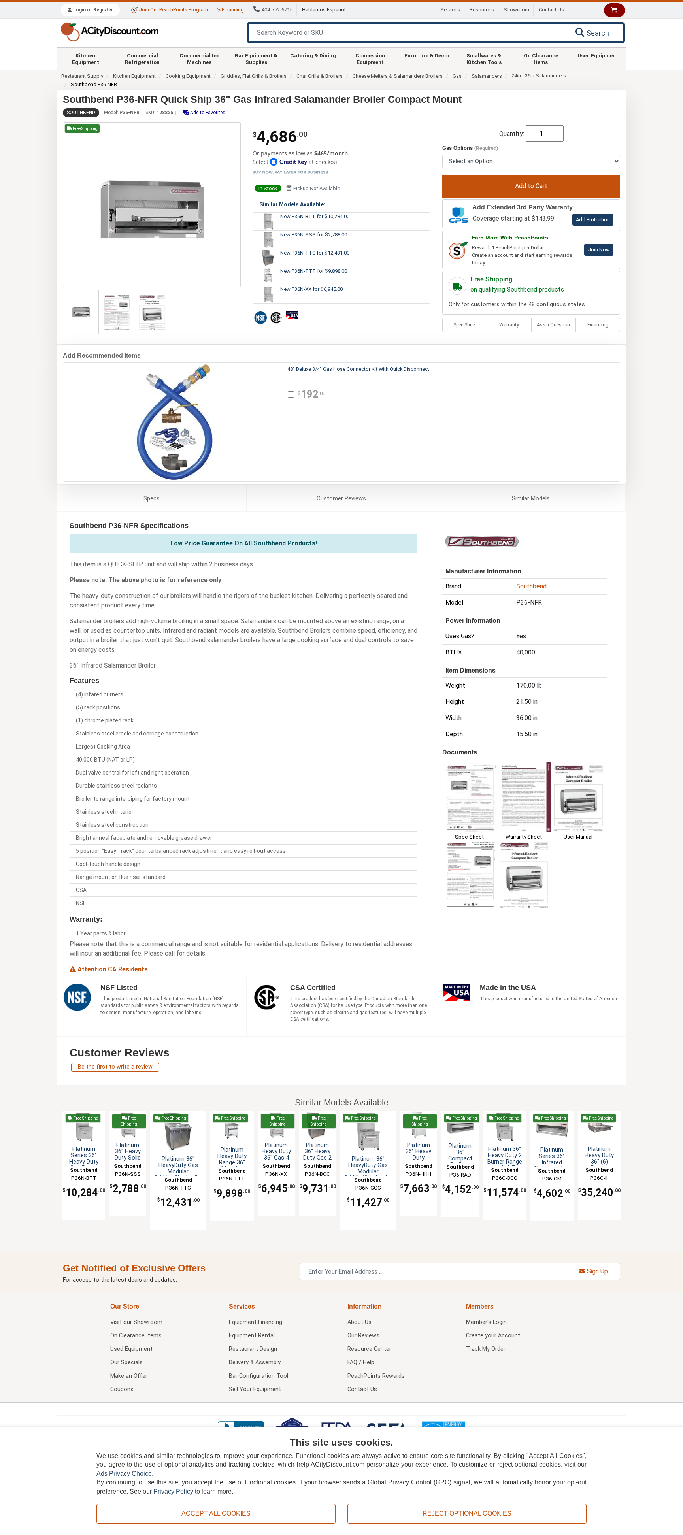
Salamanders (487, 76)
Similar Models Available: (292, 204)
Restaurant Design (253, 1349)
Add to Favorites (207, 112)
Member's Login (486, 1322)
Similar (531, 498)
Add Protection (593, 220)
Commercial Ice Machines (199, 58)
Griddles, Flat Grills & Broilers (254, 76)
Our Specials (126, 1362)
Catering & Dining (313, 55)
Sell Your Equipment (255, 1389)
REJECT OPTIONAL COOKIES (467, 1513)
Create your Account (493, 1335)
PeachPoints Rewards (376, 1376)
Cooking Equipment (188, 76)
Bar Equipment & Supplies (256, 58)
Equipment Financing (255, 1322)
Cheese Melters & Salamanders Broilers (398, 76)
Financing (232, 10)
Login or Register (92, 10)
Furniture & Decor (427, 55)
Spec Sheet (464, 325)
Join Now (599, 250)
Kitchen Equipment (85, 58)
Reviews (341, 498)
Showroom (516, 10)
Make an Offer (128, 1376)
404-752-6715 (277, 10)
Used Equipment (597, 55)
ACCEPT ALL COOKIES (216, 1513)
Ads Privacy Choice (124, 1473)
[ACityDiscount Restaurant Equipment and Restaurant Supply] (109, 31)
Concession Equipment (370, 58)
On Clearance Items (541, 58)
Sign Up (596, 1271)
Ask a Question (553, 325)
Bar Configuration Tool (258, 1376)
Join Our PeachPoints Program (173, 10)
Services (450, 10)
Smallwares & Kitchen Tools (484, 58)
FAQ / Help (360, 1362)
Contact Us (551, 10)
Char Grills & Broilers (319, 76)
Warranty (509, 325)
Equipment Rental (252, 1335)
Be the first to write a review (115, 1067)
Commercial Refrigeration (142, 58)
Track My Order (486, 1349)
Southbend (81, 112)
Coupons (122, 1389)
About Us (359, 1322)
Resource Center (369, 1349)
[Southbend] (481, 541)
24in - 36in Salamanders (538, 76)
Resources (482, 10)
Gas (457, 76)
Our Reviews (363, 1335)
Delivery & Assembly (255, 1362)
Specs (151, 498)
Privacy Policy (173, 1491)
